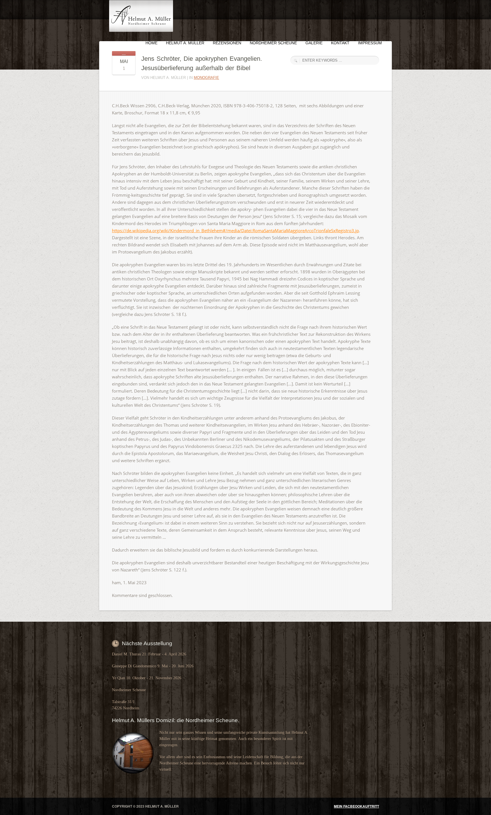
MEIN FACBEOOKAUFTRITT (356, 806)
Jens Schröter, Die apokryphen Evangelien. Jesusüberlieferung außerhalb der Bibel (201, 63)
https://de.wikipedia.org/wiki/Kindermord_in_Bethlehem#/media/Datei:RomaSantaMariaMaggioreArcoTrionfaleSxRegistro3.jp (235, 230)
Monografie (206, 78)
